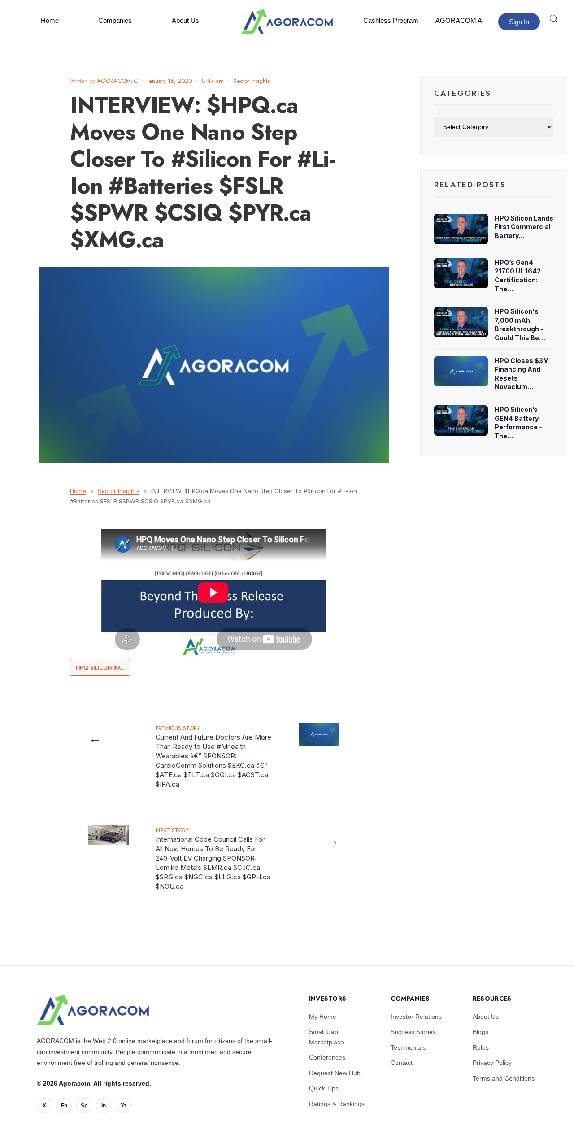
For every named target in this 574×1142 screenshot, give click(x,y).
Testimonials (408, 1047)
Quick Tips (324, 1088)
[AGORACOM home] (287, 21)
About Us (185, 20)
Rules (481, 1047)
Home (50, 20)
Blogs (480, 1031)
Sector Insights (252, 81)
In (103, 1106)
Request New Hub (335, 1073)
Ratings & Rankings (337, 1103)
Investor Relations (416, 1016)
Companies (115, 20)
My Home (322, 1016)
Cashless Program (390, 20)
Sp (84, 1106)
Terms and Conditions (504, 1078)
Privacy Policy (492, 1062)
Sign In (519, 22)
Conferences (327, 1057)
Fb (64, 1106)
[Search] (553, 18)
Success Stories (413, 1031)
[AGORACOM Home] (93, 1010)
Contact (402, 1062)
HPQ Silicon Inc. (100, 668)
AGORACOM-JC (117, 81)
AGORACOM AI (459, 20)
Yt (123, 1106)
